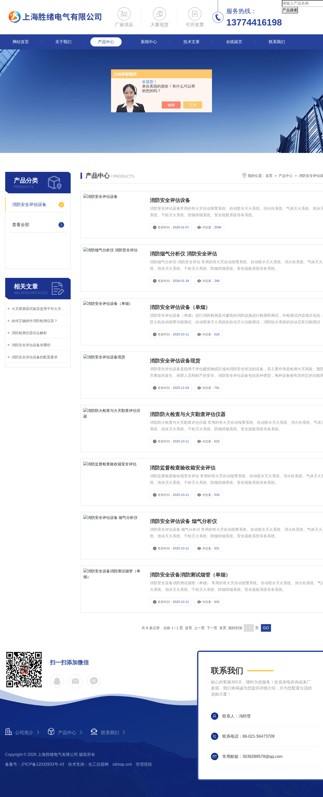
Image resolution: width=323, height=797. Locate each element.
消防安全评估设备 (29, 204)
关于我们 (63, 42)
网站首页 (21, 42)
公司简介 (24, 732)
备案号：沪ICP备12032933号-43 (34, 764)
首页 (269, 176)
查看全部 (20, 224)
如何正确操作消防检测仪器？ (35, 321)
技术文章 (191, 42)
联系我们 (277, 42)
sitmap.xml (122, 764)
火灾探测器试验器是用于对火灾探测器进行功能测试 (40, 309)
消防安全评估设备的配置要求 (35, 357)
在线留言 (234, 42)
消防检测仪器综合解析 (29, 333)
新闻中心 (149, 42)
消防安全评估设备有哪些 (31, 345)
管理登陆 (144, 764)
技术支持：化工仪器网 (88, 764)
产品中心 (106, 42)
